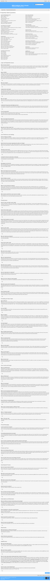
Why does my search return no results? (31, 35)
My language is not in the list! (5, 30)
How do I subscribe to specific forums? (31, 43)
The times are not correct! (5, 28)
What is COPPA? (3, 16)
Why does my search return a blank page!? (31, 36)
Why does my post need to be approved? (7, 47)
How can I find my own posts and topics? (31, 38)
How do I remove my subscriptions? (30, 44)
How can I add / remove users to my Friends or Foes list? (34, 31)
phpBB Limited (28, 544)
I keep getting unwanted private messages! (31, 26)
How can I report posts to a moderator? (7, 45)
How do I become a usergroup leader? (31, 19)
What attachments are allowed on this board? (32, 47)
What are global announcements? (6, 55)
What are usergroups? (28, 17)
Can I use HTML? (3, 52)
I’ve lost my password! (4, 21)
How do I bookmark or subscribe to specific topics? (33, 42)
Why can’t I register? (4, 17)
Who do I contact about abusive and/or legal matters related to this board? (36, 53)
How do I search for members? (30, 37)
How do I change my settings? (5, 26)
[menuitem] (6, 1)
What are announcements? (5, 56)
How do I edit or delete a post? (5, 38)
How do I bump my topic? (4, 48)
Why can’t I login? (3, 19)
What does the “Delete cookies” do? (6, 23)
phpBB (6, 166)
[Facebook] (48, 578)
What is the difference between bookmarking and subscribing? (34, 41)
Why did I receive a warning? (5, 44)
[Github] (46, 578)
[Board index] (6, 6)
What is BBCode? (3, 51)
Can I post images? (4, 54)
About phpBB (24, 545)
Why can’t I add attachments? (5, 43)
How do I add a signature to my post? (6, 39)
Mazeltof (7, 578)
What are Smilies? (3, 53)
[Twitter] (44, 578)
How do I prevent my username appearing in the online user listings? (11, 27)
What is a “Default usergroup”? (30, 21)
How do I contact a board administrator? (31, 54)
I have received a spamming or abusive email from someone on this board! (36, 27)
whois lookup (21, 558)
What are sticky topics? (4, 57)
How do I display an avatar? (5, 32)
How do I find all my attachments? (30, 48)
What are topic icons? (4, 59)
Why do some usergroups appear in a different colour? (33, 20)
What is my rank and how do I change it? (7, 33)
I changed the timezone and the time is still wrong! (8, 29)
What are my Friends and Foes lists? (30, 30)
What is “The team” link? (29, 22)
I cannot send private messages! (30, 25)
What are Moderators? (28, 16)
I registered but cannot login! (5, 18)
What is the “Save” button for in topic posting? (7, 46)
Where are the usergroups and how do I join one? (32, 18)
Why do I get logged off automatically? (6, 22)
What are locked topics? (4, 58)
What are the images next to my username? (7, 31)
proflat (3, 578)
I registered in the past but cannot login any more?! (8, 20)
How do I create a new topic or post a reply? (7, 37)
